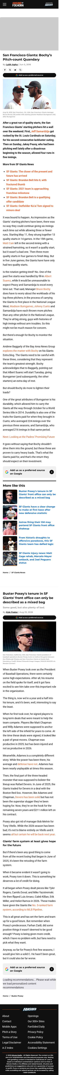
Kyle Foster (12, 612)
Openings (33, 1015)
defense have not (27, 764)
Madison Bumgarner (21, 306)
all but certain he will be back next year (33, 834)
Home (5, 572)
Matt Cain (8, 243)
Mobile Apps (9, 1026)
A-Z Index (7, 1047)
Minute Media (17, 1055)
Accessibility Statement (41, 1042)
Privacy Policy (35, 1031)
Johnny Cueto (42, 306)
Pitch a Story (9, 1031)
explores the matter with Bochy (20, 350)
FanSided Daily (36, 1026)
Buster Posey (17, 996)
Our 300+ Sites (36, 1021)
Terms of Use (9, 1037)
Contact (6, 1021)
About (5, 1015)
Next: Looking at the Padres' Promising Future (29, 436)
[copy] (20, 70)
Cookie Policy (35, 1037)
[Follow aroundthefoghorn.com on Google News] (52, 472)
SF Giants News (18, 572)
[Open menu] (4, 4)
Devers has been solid (27, 797)
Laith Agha (12, 64)
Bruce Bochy (43, 289)
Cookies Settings (37, 1047)
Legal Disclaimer (11, 1042)
